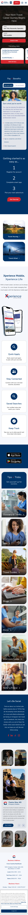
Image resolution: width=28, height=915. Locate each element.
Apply (17, 3)
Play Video (8, 825)
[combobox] (14, 35)
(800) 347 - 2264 (17, 875)
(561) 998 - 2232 (16, 872)
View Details (12, 61)
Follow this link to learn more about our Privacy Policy (13, 903)
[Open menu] (26, 3)
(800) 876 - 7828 (16, 878)
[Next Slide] (23, 825)
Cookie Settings (14, 906)
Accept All (14, 911)
